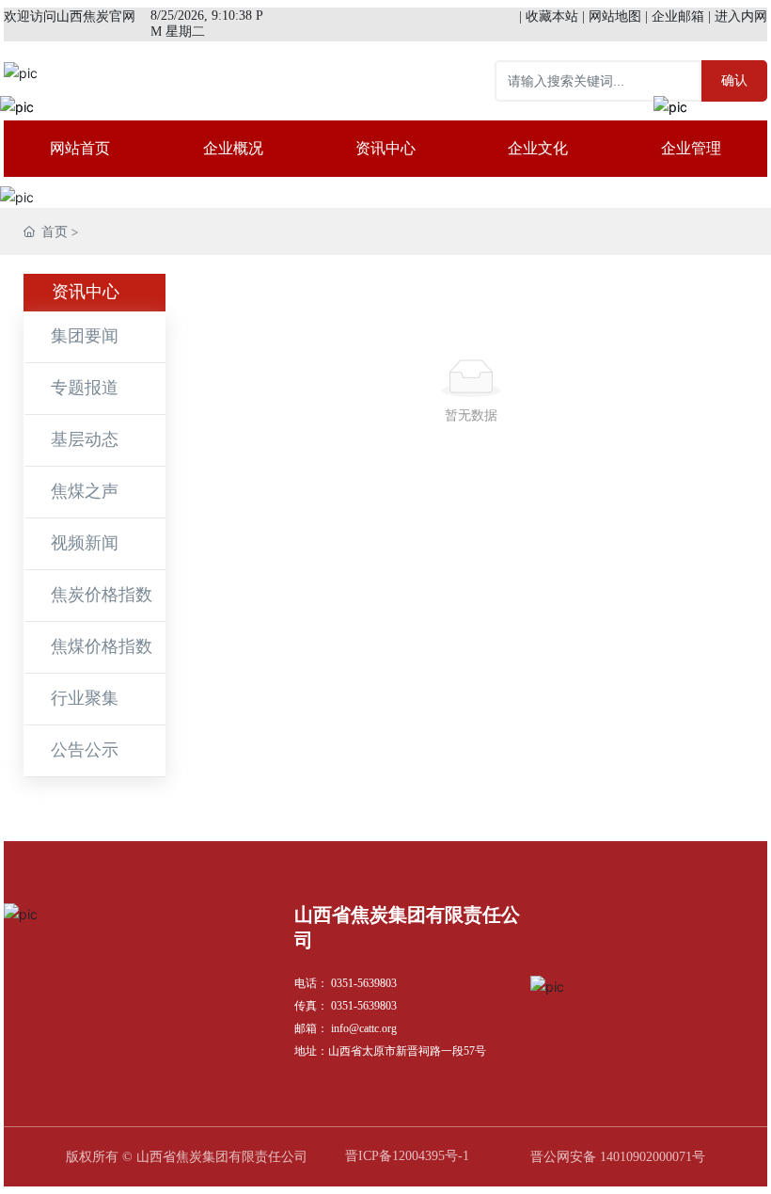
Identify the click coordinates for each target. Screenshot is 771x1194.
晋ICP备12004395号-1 (407, 1156)
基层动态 (84, 439)
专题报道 (84, 387)
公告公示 (84, 749)
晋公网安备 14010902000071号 (617, 1157)
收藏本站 (552, 16)
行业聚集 (84, 698)
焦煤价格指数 (101, 646)
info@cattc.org (364, 1028)
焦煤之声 (84, 491)
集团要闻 (84, 335)
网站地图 (615, 16)
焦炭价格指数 (101, 594)
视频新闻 (84, 542)
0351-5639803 (364, 983)
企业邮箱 (678, 16)
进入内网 (741, 16)
